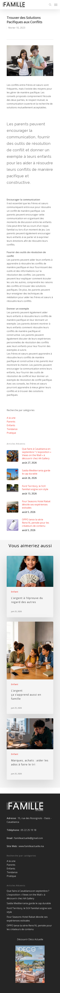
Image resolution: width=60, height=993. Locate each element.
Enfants (11, 425)
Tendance (12, 429)
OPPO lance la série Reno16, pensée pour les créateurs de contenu (29, 927)
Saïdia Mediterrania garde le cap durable (29, 903)
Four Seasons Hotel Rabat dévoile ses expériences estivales (27, 918)
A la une (11, 417)
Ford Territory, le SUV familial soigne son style (29, 910)
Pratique (11, 432)
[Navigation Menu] (55, 4)
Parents (11, 421)
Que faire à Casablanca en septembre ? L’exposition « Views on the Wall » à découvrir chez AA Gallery (28, 894)
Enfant (14, 591)
